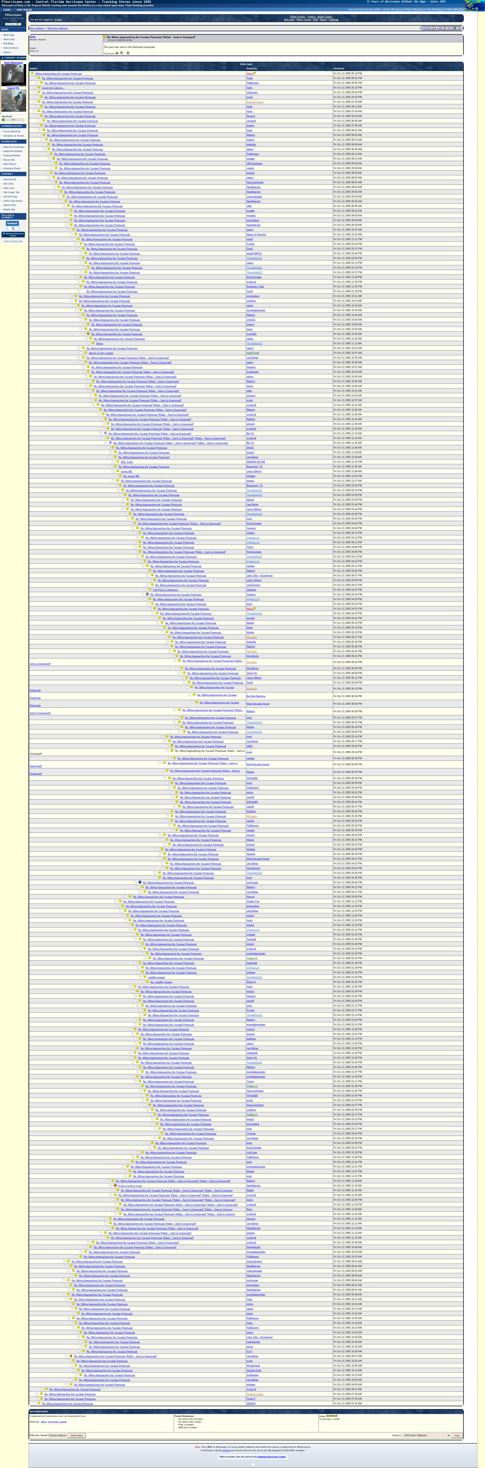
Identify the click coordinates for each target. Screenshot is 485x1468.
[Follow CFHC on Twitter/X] (13, 228)
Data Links (8, 188)
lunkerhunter (253, 868)
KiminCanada (254, 277)
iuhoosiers (252, 92)
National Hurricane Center (272, 1456)
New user (289, 19)
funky (250, 87)
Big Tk (250, 433)
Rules (323, 19)
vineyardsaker (254, 196)
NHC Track (127, 462)
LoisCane (252, 1152)
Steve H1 (252, 673)
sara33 (250, 797)
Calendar (334, 19)
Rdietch (251, 135)
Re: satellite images (161, 982)
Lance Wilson (254, 471)
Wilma (99, 343)
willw (249, 390)
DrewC (250, 447)
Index (440, 28)
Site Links (8, 183)
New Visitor (24, 9)
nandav (251, 566)
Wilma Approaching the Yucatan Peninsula (58, 73)
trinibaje (251, 476)
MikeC (44, 1422)
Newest (15, 131)
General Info (9, 179)
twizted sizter (254, 1370)
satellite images (156, 977)
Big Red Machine (256, 696)
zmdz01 (251, 319)
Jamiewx (251, 589)
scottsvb (251, 281)
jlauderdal (252, 963)
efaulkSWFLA (254, 253)
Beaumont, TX (255, 466)
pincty (250, 386)
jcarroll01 (252, 334)
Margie (250, 499)
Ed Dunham (53, 1422)
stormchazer (253, 585)
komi (33, 36)
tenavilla (251, 641)
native (250, 149)
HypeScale (7, 116)
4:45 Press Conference (165, 589)
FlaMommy (253, 82)
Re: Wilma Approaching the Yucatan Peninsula (67, 78)
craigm (250, 168)
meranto (251, 215)
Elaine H (251, 981)
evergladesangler (256, 310)
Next (449, 28)
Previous (427, 28)
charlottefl (252, 1053)
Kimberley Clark (255, 286)
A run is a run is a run (130, 1185)
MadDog (251, 811)
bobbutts (251, 144)
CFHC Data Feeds (12, 201)
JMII (249, 206)
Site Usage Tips (11, 192)
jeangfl (250, 1000)
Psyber (250, 244)
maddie (251, 158)
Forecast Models (11, 155)
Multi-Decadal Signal (258, 703)
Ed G (249, 1351)
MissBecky (253, 656)
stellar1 (251, 532)
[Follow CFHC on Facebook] (13, 223)
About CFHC (9, 205)
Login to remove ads (13, 241)
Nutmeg (251, 854)
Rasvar (250, 896)
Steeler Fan (253, 901)
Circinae (251, 1133)
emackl (251, 172)
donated (226, 1450)
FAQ (315, 19)
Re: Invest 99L (131, 476)
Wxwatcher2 (253, 1365)
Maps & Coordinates (13, 147)
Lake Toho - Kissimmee (260, 575)
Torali (250, 78)
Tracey (250, 1081)
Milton (398, 9)
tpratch (250, 125)
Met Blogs (8, 43)
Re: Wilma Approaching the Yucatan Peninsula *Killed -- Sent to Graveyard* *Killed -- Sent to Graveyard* (168, 438)
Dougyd (251, 116)
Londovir (251, 300)
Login (6, 9)
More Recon (9, 164)
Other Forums (297, 16)
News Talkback (37, 28)
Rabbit (250, 1190)
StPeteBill (252, 778)
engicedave (253, 220)
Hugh (249, 106)
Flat (459, 28)
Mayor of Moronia (256, 234)
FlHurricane (13, 14)
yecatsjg (251, 120)
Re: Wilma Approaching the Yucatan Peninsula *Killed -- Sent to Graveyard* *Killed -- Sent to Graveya (176, 1190)
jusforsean (252, 882)
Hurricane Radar (12, 168)
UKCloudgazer (254, 163)
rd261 (250, 746)
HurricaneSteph (255, 182)
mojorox (251, 395)
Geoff (250, 239)
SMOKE (251, 1403)
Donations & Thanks (13, 136)
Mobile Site (9, 209)
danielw (63, 1422)
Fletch (250, 547)
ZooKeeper (253, 371)
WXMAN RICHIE (256, 461)
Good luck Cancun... (53, 87)
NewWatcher (253, 187)
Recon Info (9, 160)
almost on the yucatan (101, 353)
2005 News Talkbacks (57, 28)
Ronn (249, 1209)
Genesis (251, 367)
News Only (9, 39)
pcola (250, 97)
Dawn (250, 627)
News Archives (11, 48)
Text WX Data (10, 196)
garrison (251, 1218)
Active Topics (325, 16)
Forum (6, 131)
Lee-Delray (252, 357)
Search (7, 52)
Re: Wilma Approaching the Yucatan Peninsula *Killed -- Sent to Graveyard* (127, 357)
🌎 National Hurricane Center (13, 234)
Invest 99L (126, 471)
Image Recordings (12, 151)
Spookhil (251, 939)
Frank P (251, 1398)
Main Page (9, 35)
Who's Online (303, 19)
